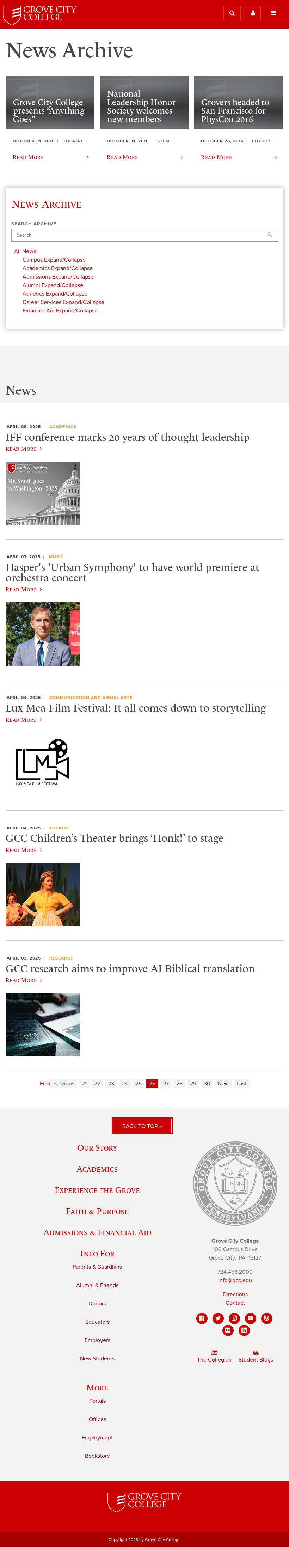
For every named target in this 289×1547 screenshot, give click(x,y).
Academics (62, 426)
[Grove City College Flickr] (228, 1330)
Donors (97, 1303)
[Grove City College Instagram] (234, 1318)
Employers (97, 1340)
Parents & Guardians (97, 1267)
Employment (97, 1437)
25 (138, 1083)
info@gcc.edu (235, 1280)
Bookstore (97, 1456)
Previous (63, 1083)
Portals (97, 1401)
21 (84, 1083)
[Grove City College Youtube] (250, 1318)
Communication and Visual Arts (91, 697)
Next (223, 1083)
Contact (235, 1303)
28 (179, 1083)
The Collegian (214, 1359)
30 (207, 1083)
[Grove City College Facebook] (202, 1318)
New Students (97, 1358)
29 (193, 1083)
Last (241, 1083)
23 (111, 1083)
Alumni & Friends (97, 1285)
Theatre (59, 828)
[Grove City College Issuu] (266, 1318)
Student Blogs (256, 1359)
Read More (21, 448)
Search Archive (33, 224)
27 (166, 1083)
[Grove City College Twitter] (218, 1318)
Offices (97, 1419)
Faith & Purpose (97, 1211)
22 (97, 1083)
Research (61, 958)
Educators (97, 1322)
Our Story (97, 1147)
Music (56, 556)
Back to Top (140, 1126)
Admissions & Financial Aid (97, 1232)
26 (152, 1083)
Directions (235, 1294)
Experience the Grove (97, 1190)
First (45, 1083)
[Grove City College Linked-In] (244, 1330)
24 (125, 1083)
